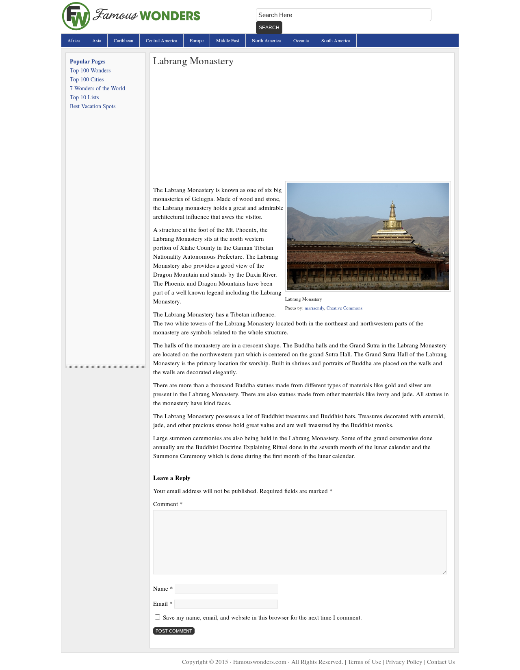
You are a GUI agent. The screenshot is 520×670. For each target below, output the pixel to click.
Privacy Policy (404, 661)
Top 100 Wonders (90, 70)
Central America (161, 40)
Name (163, 588)
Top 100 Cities (87, 79)
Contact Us (441, 661)
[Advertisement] (302, 124)
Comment (168, 504)
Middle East (227, 40)
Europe (197, 40)
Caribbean (123, 40)
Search (269, 28)
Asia (96, 40)
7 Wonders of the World (97, 88)
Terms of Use (364, 661)
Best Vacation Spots (92, 106)
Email (163, 603)
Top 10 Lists (84, 97)
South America (335, 40)
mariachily (314, 308)
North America (266, 40)
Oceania (301, 40)
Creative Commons (344, 308)
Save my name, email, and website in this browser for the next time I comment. (262, 617)
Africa (73, 40)
